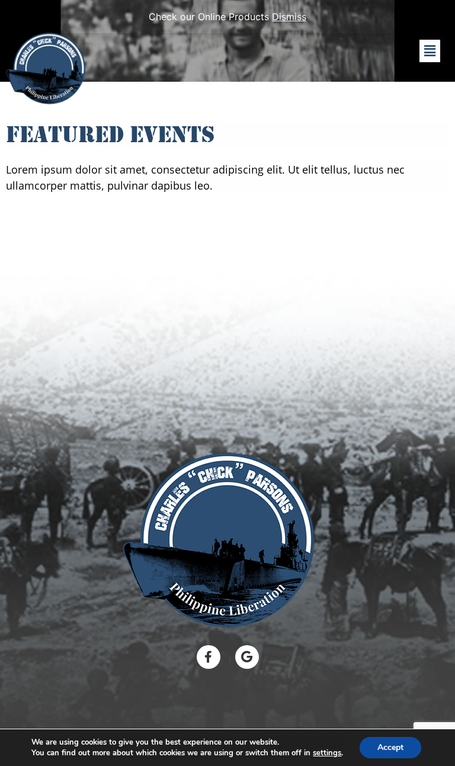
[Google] (247, 657)
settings (327, 753)
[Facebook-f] (208, 657)
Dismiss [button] (289, 17)
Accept (390, 747)
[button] (429, 51)
